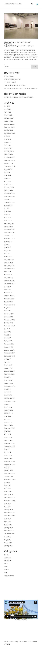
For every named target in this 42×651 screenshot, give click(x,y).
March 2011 (8, 455)
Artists (6, 554)
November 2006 (9, 531)
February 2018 (9, 344)
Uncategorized (9, 576)
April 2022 (7, 253)
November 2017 (9, 353)
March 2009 (8, 491)
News (6, 566)
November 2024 (9, 160)
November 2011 (9, 443)
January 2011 (8, 458)
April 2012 (7, 434)
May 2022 (7, 250)
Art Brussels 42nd (10, 82)
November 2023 (9, 196)
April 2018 (7, 338)
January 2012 (8, 440)
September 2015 (9, 386)
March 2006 (8, 543)
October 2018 (8, 323)
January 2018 (8, 347)
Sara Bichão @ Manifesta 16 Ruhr (15, 85)
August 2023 (8, 205)
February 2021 (9, 278)
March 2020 (8, 293)
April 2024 (7, 181)
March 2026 (8, 115)
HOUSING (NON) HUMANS (12, 79)
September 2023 (9, 202)
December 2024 (9, 157)
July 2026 (7, 106)
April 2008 (7, 507)
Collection (7, 557)
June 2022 (7, 247)
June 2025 (7, 139)
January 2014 (8, 410)
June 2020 (7, 287)
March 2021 (8, 275)
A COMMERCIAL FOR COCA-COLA (22, 97)
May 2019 (7, 308)
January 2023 (8, 226)
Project (6, 570)
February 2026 (9, 118)
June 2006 (7, 537)
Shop (6, 573)
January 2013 (8, 425)
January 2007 (8, 528)
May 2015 (7, 389)
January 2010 (8, 470)
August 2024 (8, 169)
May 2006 (7, 540)
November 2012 (9, 428)
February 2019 (9, 314)
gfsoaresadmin (11, 46)
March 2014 (8, 407)
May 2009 (7, 485)
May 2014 (7, 404)
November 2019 (9, 299)
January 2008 (8, 510)
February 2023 (9, 223)
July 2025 (7, 136)
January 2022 (8, 262)
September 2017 (9, 356)
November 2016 (9, 374)
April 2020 (7, 290)
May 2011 (7, 449)
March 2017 (8, 365)
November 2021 (9, 266)
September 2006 (9, 534)
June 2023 (7, 211)
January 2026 (8, 121)
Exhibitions (30, 46)
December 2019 (9, 296)
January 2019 (8, 317)
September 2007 (9, 516)
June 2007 (7, 519)
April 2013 (7, 419)
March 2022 (8, 257)
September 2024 (9, 166)
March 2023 (8, 220)
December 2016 (9, 371)
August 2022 (8, 241)
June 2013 (7, 416)
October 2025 (8, 130)
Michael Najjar (9, 76)
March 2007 (8, 525)
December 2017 (9, 350)
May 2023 (7, 214)
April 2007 (7, 522)
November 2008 (9, 498)
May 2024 (7, 178)
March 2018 (8, 341)
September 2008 (9, 500)
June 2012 (7, 431)
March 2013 (8, 422)
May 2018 (7, 335)
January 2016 (8, 383)
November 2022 (9, 232)
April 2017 (7, 362)
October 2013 (8, 413)
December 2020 (9, 281)
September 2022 (9, 238)
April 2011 (7, 452)
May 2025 (7, 142)
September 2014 (9, 401)
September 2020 (9, 284)
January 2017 (8, 368)
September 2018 (9, 326)
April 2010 (7, 467)
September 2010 (9, 464)
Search (34, 67)
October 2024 (8, 163)
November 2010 (9, 461)
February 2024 (9, 187)
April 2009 (7, 488)
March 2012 (8, 437)
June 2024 (7, 175)
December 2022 (9, 229)
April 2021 (7, 272)
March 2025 (8, 148)
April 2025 (7, 145)
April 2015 (7, 392)
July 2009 (7, 482)
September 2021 (9, 269)
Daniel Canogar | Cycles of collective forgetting (17, 43)
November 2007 (9, 513)
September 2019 (9, 305)
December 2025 (9, 124)
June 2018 (7, 332)
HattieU (6, 97)
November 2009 (9, 473)
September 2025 (9, 133)
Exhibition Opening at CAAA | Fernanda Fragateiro (20, 88)
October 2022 (8, 235)
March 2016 (8, 380)
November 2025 (9, 127)
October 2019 (8, 302)
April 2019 (7, 311)
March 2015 (8, 395)
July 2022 (7, 244)
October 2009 (8, 476)
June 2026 (7, 109)
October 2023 (8, 199)
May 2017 (7, 359)
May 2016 (7, 377)
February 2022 (9, 260)
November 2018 (9, 320)
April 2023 (7, 217)
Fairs (5, 563)
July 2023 (7, 208)
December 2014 (9, 398)
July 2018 (7, 329)
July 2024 (7, 172)
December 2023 (9, 193)
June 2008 (7, 503)
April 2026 (7, 112)
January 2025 (8, 154)
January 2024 (8, 190)
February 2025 (9, 151)
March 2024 (8, 184)
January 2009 (8, 494)
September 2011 (9, 446)
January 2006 (8, 546)
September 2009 (9, 479)
